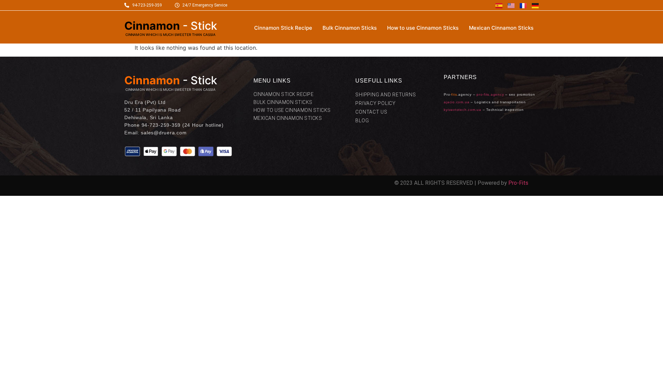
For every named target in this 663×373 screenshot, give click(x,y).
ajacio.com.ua (456, 102)
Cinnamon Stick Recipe (283, 28)
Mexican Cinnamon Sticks (501, 28)
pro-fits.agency (490, 94)
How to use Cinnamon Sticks (423, 28)
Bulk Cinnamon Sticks (350, 28)
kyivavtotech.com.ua (462, 110)
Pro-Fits (518, 183)
